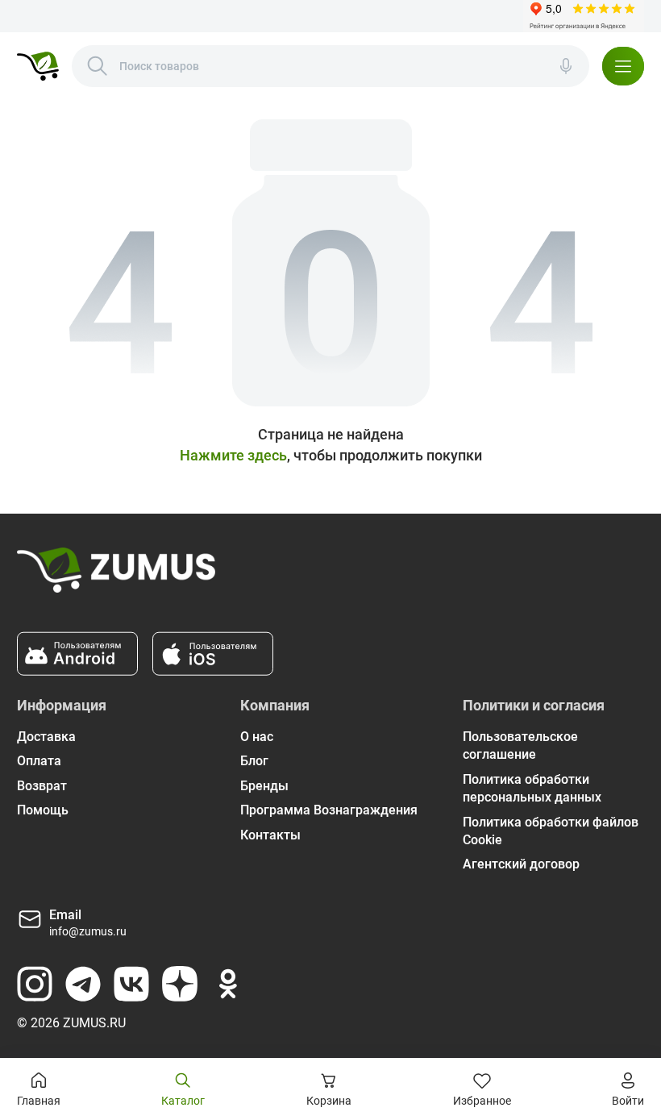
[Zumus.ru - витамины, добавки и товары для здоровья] (38, 66)
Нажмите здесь (233, 455)
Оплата (39, 760)
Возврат (42, 785)
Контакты (270, 835)
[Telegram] (83, 983)
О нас (256, 736)
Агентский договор (521, 864)
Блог (254, 760)
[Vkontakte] (131, 983)
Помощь (43, 810)
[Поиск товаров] (97, 66)
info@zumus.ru (88, 931)
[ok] (228, 983)
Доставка (46, 736)
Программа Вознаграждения (329, 810)
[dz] (179, 983)
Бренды (264, 785)
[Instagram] (34, 983)
